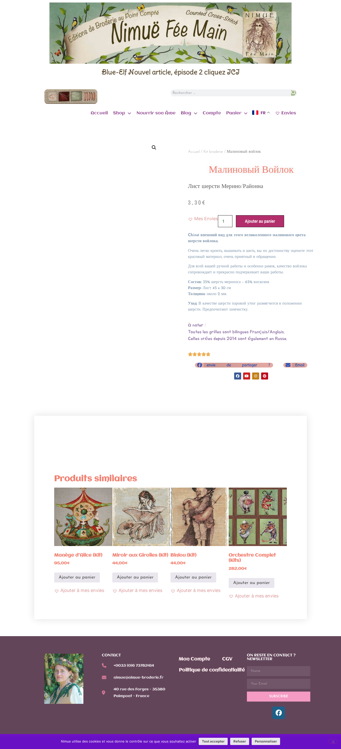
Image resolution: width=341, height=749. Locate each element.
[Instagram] (255, 376)
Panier (233, 113)
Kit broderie (213, 152)
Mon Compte (194, 659)
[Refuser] (333, 741)
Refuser (239, 741)
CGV (227, 659)
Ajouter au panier (260, 221)
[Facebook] (237, 376)
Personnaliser (266, 741)
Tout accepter (213, 741)
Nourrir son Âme (156, 113)
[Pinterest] (264, 376)
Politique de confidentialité (212, 670)
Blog (186, 113)
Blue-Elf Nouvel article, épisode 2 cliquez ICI (171, 72)
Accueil (99, 113)
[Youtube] (246, 376)
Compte (212, 113)
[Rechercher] (293, 93)
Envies (288, 113)
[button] (154, 147)
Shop (119, 113)
